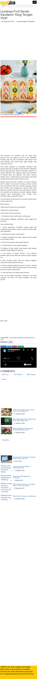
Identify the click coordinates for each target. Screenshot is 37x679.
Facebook (3, 346)
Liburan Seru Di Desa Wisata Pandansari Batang (21, 467)
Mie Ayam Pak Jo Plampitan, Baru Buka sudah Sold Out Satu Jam (24, 457)
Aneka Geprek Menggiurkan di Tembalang (21, 476)
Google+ (14, 346)
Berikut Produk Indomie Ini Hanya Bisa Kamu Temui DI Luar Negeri (24, 484)
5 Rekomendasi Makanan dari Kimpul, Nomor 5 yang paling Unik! (24, 410)
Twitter (9, 346)
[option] (18, 88)
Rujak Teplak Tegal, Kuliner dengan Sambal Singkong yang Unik (23, 429)
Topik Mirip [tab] (5, 440)
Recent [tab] (4, 379)
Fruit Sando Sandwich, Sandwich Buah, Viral (17, 339)
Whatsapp (20, 346)
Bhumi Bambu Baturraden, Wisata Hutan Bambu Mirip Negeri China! (24, 419)
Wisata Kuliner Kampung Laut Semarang (24, 496)
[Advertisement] (18, 41)
